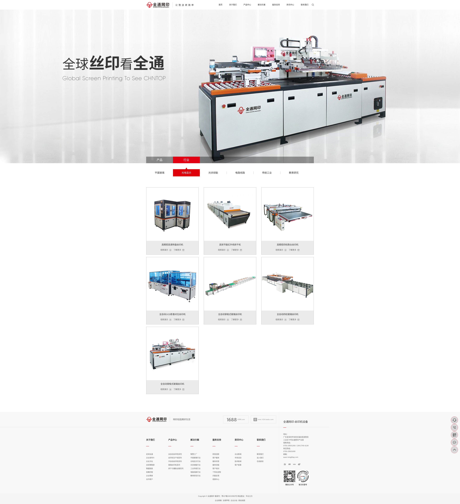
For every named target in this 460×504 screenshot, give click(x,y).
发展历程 (149, 472)
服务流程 (216, 465)
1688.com (241, 419)
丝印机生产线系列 (175, 458)
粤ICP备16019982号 (229, 496)
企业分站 (234, 500)
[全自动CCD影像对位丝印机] (172, 284)
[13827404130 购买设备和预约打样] (454, 427)
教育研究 (294, 172)
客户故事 (238, 465)
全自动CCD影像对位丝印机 (172, 314)
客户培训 (216, 468)
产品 (159, 160)
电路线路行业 (195, 472)
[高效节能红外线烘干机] (230, 215)
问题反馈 (216, 476)
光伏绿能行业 (195, 465)
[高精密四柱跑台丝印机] (288, 215)
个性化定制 (217, 472)
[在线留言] (454, 442)
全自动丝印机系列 (175, 454)
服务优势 (216, 461)
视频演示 (164, 250)
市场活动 (238, 458)
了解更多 (177, 250)
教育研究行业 (195, 476)
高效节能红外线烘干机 (230, 245)
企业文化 (149, 461)
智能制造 (149, 468)
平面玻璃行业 (195, 458)
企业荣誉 (149, 476)
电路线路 (240, 172)
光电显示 (186, 172)
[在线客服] (454, 420)
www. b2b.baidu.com (265, 419)
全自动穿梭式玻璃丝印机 (230, 314)
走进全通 (149, 454)
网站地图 (241, 500)
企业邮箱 (218, 500)
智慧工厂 (193, 454)
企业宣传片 (150, 458)
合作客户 (149, 479)
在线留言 (260, 461)
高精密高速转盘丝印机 (172, 245)
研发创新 (216, 454)
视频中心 (216, 479)
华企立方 (249, 496)
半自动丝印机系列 (175, 461)
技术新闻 (238, 461)
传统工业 (267, 172)
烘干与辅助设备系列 (175, 468)
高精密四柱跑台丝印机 (287, 245)
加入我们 (260, 458)
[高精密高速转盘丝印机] (172, 215)
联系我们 (260, 454)
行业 (186, 160)
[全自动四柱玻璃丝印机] (288, 284)
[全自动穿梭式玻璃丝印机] (230, 284)
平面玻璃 (159, 172)
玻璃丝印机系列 (174, 465)
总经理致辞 (150, 465)
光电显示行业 (195, 461)
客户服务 (216, 458)
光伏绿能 (213, 172)
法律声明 (226, 500)
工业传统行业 (195, 468)
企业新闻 (238, 454)
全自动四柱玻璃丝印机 (287, 314)
